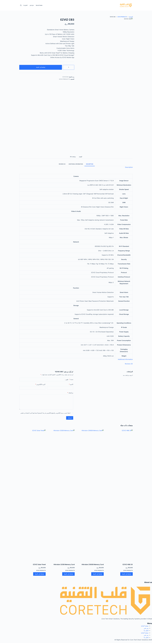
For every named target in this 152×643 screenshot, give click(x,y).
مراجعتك (70, 393)
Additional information (76, 164)
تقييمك (71, 379)
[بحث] (20, 5)
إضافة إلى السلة (40, 67)
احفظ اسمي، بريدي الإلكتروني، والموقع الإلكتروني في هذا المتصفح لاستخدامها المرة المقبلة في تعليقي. (45, 413)
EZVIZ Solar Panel (39, 564)
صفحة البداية (39, 5)
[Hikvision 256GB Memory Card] (90, 495)
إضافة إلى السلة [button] (126, 574)
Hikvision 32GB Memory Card (64, 564)
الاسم (71, 384)
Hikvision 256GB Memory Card (93, 564)
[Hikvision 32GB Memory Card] (61, 495)
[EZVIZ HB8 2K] (119, 495)
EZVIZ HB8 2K (128, 564)
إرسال (69, 418)
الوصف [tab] (80, 156)
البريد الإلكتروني (40, 384)
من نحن (32, 5)
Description (89, 164)
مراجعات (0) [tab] (73, 156)
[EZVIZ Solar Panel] (32, 495)
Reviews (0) (62, 164)
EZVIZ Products (64, 79)
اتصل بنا (25, 5)
